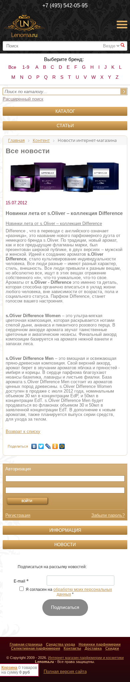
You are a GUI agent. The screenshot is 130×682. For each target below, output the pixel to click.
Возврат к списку (23, 431)
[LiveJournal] (48, 444)
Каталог (65, 111)
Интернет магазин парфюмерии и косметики (86, 658)
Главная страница (26, 644)
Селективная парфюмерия (35, 648)
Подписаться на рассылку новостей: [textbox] (52, 566)
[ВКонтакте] (34, 444)
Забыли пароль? (108, 515)
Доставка (93, 648)
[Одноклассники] (55, 444)
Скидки (112, 648)
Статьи (65, 125)
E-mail (21, 581)
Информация (65, 530)
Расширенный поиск (23, 98)
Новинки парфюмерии (100, 644)
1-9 (25, 67)
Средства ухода (60, 644)
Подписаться (65, 607)
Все (12, 67)
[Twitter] (41, 444)
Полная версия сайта (65, 671)
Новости (65, 544)
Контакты (72, 648)
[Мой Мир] (62, 444)
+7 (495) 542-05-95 (65, 5)
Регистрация (17, 515)
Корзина (9, 667)
